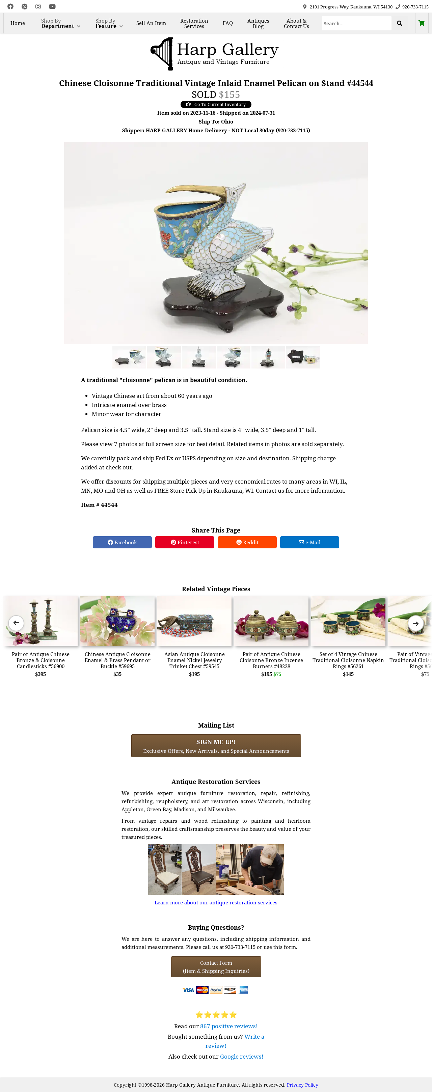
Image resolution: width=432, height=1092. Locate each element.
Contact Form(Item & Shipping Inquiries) (216, 966)
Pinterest (187, 542)
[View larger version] (216, 242)
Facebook (125, 542)
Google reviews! (242, 1056)
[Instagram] (38, 6)
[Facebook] (10, 6)
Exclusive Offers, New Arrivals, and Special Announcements (216, 745)
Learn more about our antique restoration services (216, 902)
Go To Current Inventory (220, 104)
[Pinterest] (24, 6)
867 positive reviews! (229, 1026)
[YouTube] (52, 6)
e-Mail (312, 542)
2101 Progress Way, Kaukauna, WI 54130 (351, 7)
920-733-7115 (415, 7)
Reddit (250, 542)
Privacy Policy (302, 1085)
